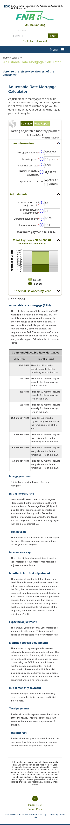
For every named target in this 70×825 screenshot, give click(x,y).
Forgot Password (38, 41)
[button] (35, 143)
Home (6, 57)
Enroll (25, 41)
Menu (54, 49)
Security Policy (35, 809)
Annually (53, 179)
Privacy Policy (35, 805)
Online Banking (35, 24)
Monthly (53, 183)
